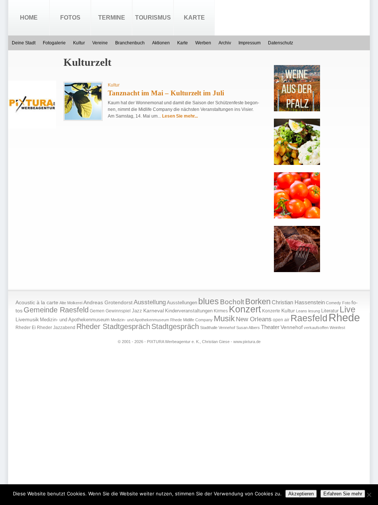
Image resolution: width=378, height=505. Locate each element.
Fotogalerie (54, 42)
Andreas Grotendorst (108, 302)
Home (29, 17)
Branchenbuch (130, 42)
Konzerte (271, 310)
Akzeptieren (301, 493)
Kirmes (221, 310)
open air (281, 319)
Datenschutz (280, 42)
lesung (314, 311)
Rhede (344, 317)
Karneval (153, 310)
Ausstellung (150, 302)
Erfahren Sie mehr (342, 493)
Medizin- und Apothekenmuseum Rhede (146, 320)
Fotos (70, 17)
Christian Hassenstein (298, 302)
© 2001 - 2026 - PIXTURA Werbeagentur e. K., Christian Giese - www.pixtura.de (189, 341)
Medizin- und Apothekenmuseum (75, 319)
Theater (270, 327)
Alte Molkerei (70, 303)
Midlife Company (198, 320)
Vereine (100, 42)
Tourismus (153, 17)
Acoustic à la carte (37, 302)
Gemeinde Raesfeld (56, 310)
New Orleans (254, 319)
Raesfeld (309, 318)
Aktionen (161, 42)
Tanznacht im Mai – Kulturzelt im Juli (166, 93)
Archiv (225, 42)
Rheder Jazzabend (56, 327)
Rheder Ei (26, 327)
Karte (194, 17)
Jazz (137, 310)
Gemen (97, 310)
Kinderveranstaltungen (189, 310)
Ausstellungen (182, 302)
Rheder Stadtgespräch (113, 326)
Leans (301, 311)
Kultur (79, 42)
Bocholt (232, 302)
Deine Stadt (23, 42)
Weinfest (337, 327)
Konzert (245, 309)
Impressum (249, 42)
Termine (111, 17)
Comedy (333, 303)
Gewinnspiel (118, 310)
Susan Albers (248, 327)
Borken (258, 301)
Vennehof (292, 327)
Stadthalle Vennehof (217, 327)
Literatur (330, 310)
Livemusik (27, 319)
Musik (224, 318)
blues (208, 301)
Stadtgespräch (175, 326)
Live (347, 309)
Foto (346, 303)
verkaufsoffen (316, 327)
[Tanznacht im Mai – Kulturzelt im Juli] (83, 118)
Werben (203, 42)
